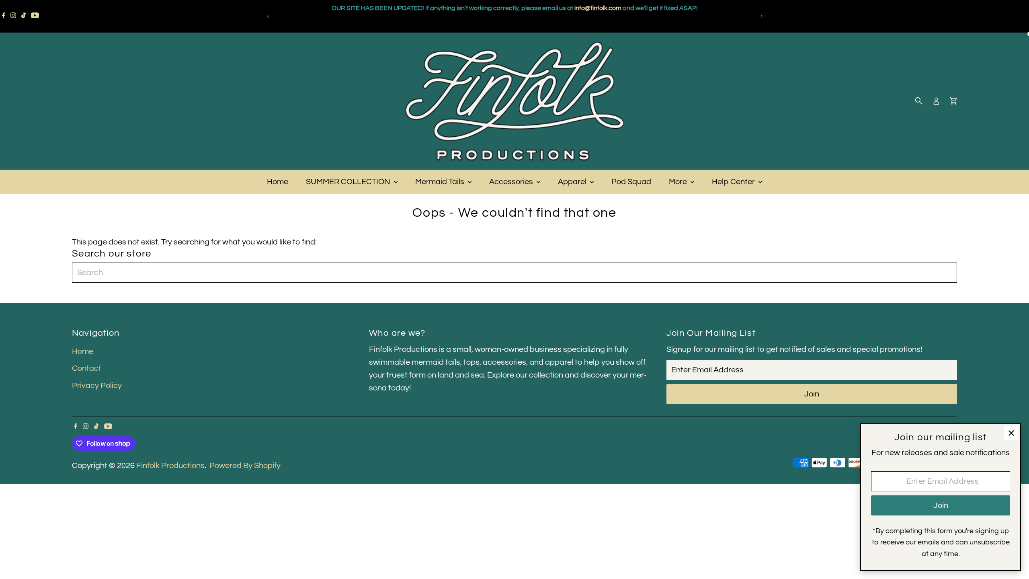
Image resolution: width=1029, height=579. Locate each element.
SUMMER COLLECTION (349, 182)
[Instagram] (13, 16)
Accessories (512, 182)
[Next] (761, 16)
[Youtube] (35, 16)
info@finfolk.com (413, 24)
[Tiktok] (23, 16)
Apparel (573, 182)
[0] (953, 101)
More (679, 182)
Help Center (734, 182)
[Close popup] (1011, 433)
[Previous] (268, 16)
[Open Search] (918, 101)
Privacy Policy (97, 386)
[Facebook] (3, 16)
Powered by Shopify (245, 466)
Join (811, 394)
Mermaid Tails (440, 182)
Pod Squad (631, 182)
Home (277, 182)
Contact (86, 368)
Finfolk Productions (170, 466)
